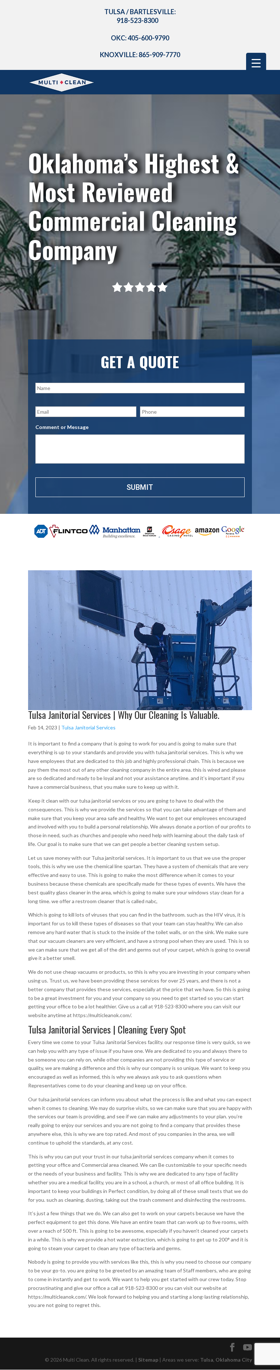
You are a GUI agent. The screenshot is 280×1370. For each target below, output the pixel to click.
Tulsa (206, 1360)
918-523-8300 (137, 20)
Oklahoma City (233, 1360)
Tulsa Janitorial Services (88, 727)
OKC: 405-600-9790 (140, 38)
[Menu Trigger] (256, 63)
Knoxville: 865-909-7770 (140, 55)
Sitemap (148, 1360)
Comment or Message (62, 427)
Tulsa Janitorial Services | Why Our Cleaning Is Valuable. (123, 715)
